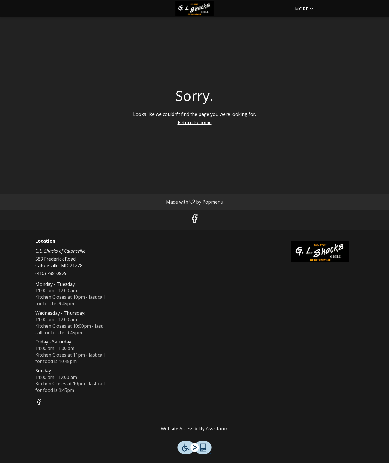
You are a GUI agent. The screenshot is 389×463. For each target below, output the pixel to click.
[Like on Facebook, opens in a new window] (194, 219)
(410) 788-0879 (51, 273)
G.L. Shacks (320, 251)
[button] (304, 8)
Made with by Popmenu (113, 201)
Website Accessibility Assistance (194, 428)
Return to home (195, 122)
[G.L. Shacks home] (194, 8)
